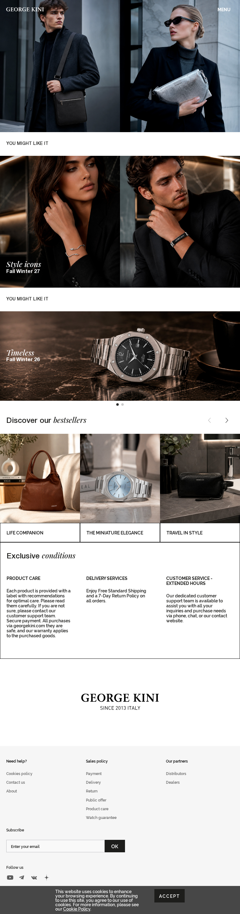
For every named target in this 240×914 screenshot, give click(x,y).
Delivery (93, 782)
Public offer (96, 799)
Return (92, 790)
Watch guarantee (101, 817)
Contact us (15, 782)
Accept (169, 896)
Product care (97, 808)
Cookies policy (19, 773)
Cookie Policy (76, 909)
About (11, 790)
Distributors (176, 773)
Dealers (173, 782)
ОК (114, 846)
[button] (117, 404)
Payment (94, 773)
